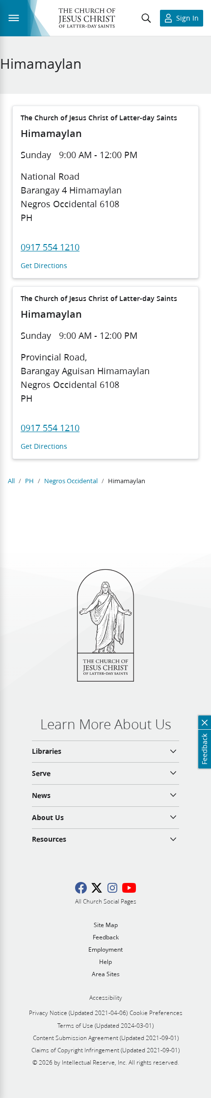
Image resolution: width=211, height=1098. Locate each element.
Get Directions (44, 266)
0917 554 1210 (50, 247)
